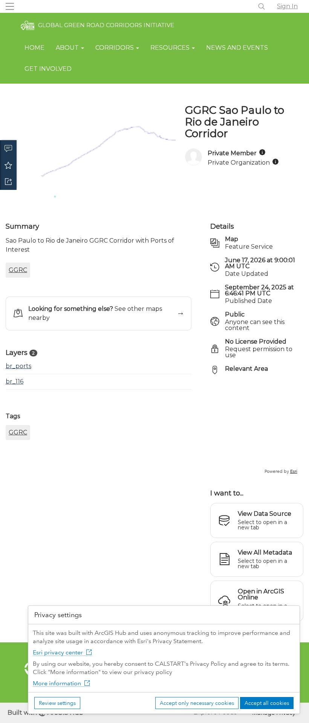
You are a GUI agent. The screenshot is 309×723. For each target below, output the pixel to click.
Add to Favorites (8, 165)
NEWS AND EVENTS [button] (237, 47)
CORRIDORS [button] (115, 47)
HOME (34, 47)
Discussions (8, 148)
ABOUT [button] (68, 47)
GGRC (18, 270)
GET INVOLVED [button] (48, 68)
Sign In (287, 6)
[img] (262, 152)
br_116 (14, 381)
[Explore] (256, 428)
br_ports (18, 366)
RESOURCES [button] (170, 47)
